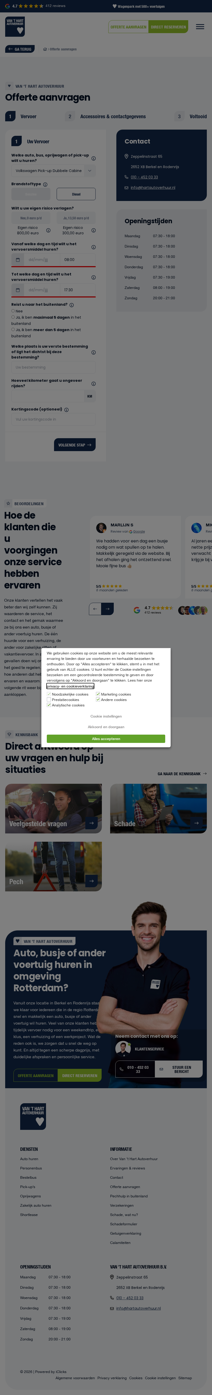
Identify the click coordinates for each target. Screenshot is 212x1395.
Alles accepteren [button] (106, 738)
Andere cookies (114, 700)
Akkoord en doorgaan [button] (106, 726)
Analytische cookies (68, 705)
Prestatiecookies (65, 700)
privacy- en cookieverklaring (70, 686)
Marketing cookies (116, 694)
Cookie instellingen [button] (106, 716)
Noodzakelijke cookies (70, 694)
